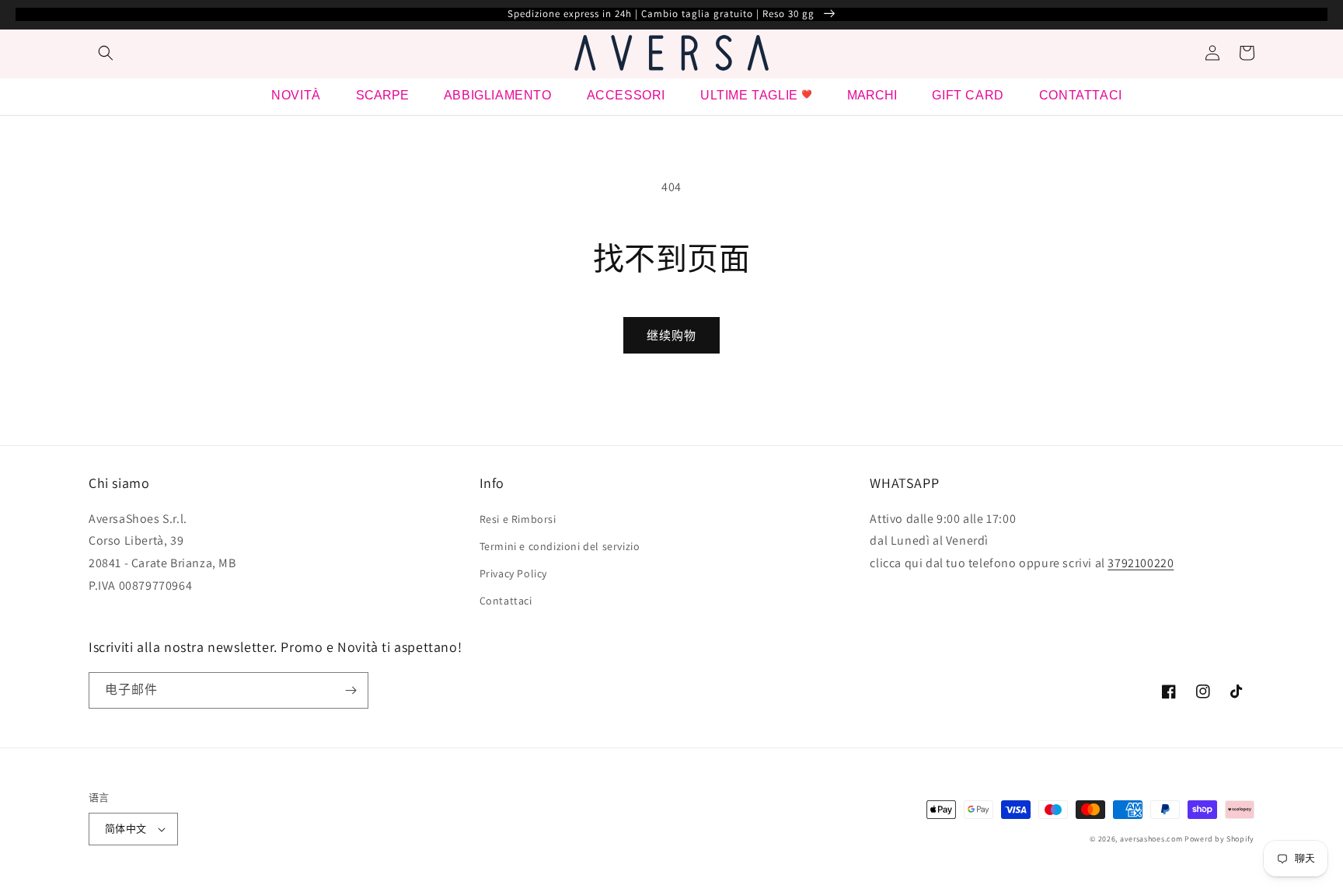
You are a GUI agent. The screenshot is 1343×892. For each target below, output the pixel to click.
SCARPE (382, 95)
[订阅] (350, 690)
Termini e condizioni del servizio (560, 546)
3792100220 (1141, 563)
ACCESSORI (626, 95)
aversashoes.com (1151, 839)
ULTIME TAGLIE (749, 95)
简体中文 (126, 828)
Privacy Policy (513, 573)
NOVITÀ (296, 95)
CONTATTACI (1080, 95)
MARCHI (872, 95)
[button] (106, 53)
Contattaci (506, 601)
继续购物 (671, 335)
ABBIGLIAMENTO (498, 95)
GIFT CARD (967, 95)
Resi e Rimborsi (518, 519)
